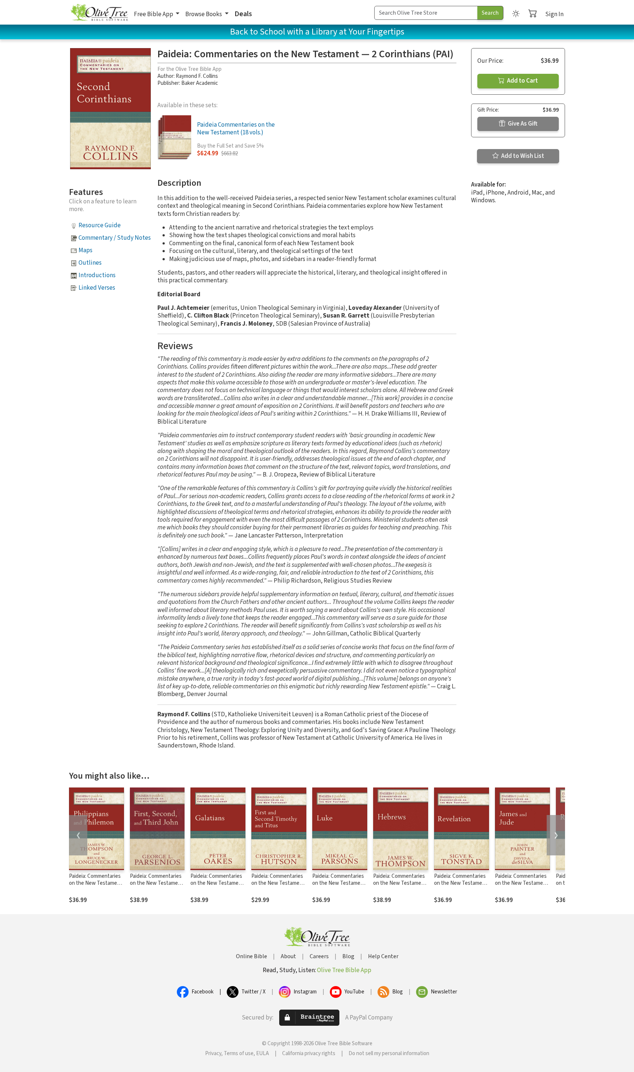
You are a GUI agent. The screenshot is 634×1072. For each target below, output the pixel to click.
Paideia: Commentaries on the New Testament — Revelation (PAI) (460, 883)
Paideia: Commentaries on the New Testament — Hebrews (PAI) (399, 883)
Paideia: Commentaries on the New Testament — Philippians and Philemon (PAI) (95, 886)
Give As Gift (522, 123)
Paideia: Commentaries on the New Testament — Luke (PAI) (338, 883)
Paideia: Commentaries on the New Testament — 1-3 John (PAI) (156, 883)
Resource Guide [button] (100, 225)
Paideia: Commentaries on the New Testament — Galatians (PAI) (217, 883)
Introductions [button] (97, 275)
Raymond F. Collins (197, 76)
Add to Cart (522, 80)
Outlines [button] (90, 262)
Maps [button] (85, 250)
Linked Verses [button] (97, 287)
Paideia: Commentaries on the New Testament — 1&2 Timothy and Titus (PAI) (278, 886)
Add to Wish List (522, 156)
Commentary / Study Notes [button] (115, 237)
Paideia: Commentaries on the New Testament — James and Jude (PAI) (522, 883)
